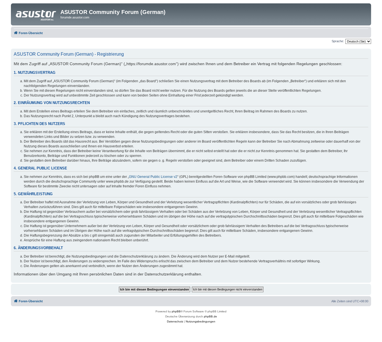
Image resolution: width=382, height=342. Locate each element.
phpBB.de (210, 316)
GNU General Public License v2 (153, 177)
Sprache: (338, 41)
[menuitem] (175, 321)
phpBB (176, 311)
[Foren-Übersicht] (36, 14)
